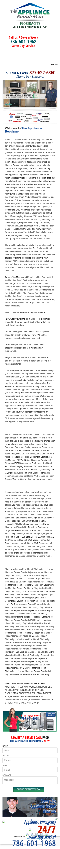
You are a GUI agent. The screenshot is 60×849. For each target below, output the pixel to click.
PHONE (5, 755)
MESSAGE (6, 775)
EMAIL (5, 765)
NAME (5, 746)
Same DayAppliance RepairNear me (43, 805)
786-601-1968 (23, 41)
